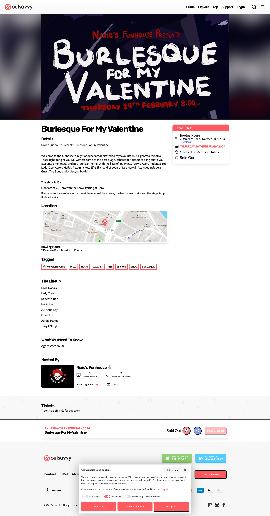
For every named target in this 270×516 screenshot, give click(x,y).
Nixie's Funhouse (91, 367)
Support (227, 7)
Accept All (171, 506)
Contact (50, 474)
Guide (190, 7)
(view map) (186, 141)
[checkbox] (91, 497)
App (215, 7)
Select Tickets (215, 430)
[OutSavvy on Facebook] (223, 505)
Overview (173, 470)
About (76, 474)
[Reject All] (185, 470)
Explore (203, 7)
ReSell (64, 474)
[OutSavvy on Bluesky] (217, 505)
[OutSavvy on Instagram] (210, 505)
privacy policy (163, 489)
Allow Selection (135, 506)
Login (241, 7)
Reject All (98, 506)
